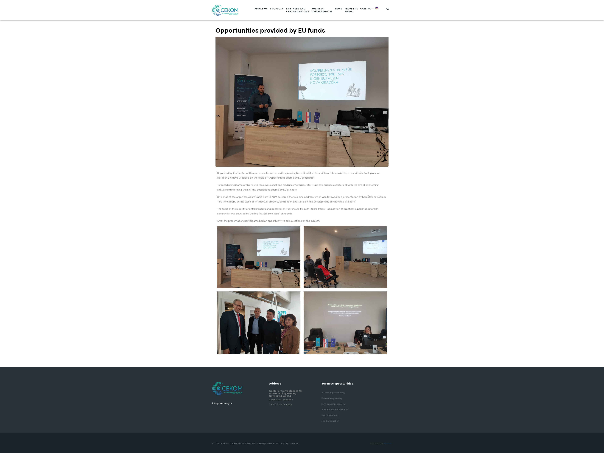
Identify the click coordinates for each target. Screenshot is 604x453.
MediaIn (387, 443)
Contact (366, 8)
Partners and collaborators (297, 10)
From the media (351, 10)
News (338, 8)
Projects (277, 8)
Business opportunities (322, 10)
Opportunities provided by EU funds (270, 30)
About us (261, 8)
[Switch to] (376, 8)
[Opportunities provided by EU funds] (302, 101)
